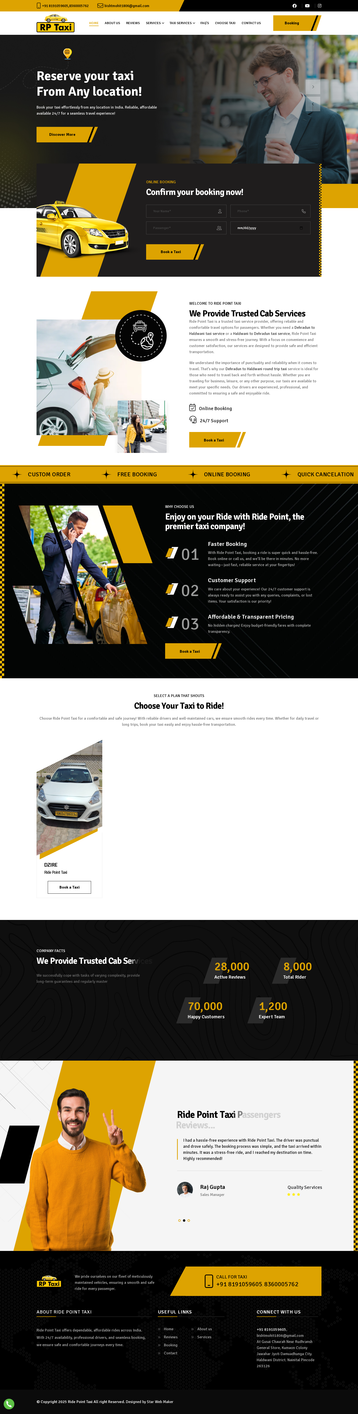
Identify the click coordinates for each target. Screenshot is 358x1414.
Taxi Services (181, 23)
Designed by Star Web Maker (149, 1401)
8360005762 (79, 6)
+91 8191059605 (55, 6)
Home (94, 23)
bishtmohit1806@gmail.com (126, 6)
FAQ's (204, 23)
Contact (170, 1353)
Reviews (133, 23)
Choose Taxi (225, 23)
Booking (171, 1345)
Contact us (251, 23)
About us (112, 23)
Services (153, 23)
